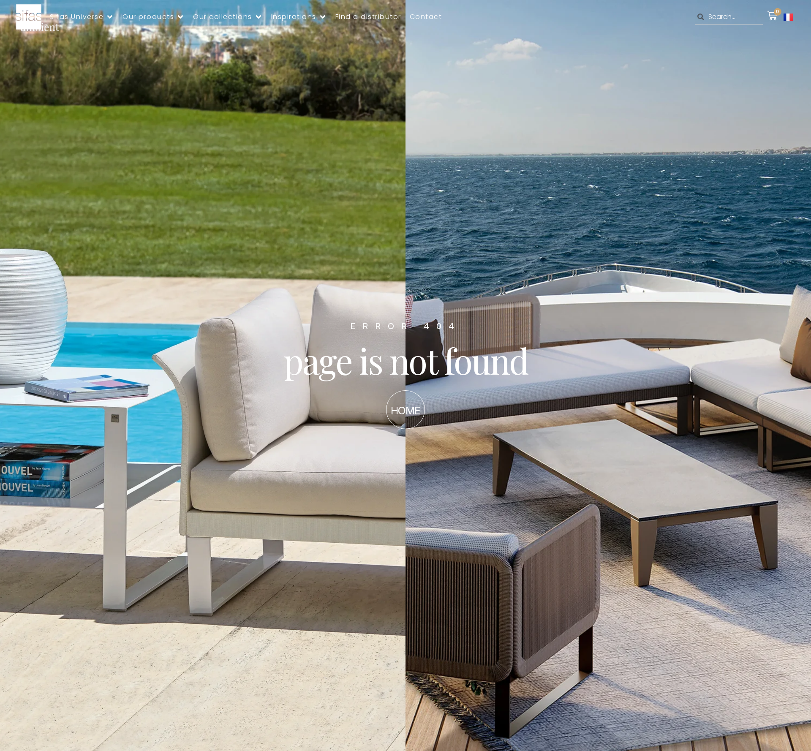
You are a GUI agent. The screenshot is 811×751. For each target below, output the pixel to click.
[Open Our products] (180, 17)
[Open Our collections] (258, 17)
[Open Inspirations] (322, 17)
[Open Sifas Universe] (110, 17)
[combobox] (729, 16)
